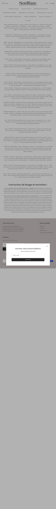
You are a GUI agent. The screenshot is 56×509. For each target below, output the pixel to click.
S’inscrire (28, 259)
